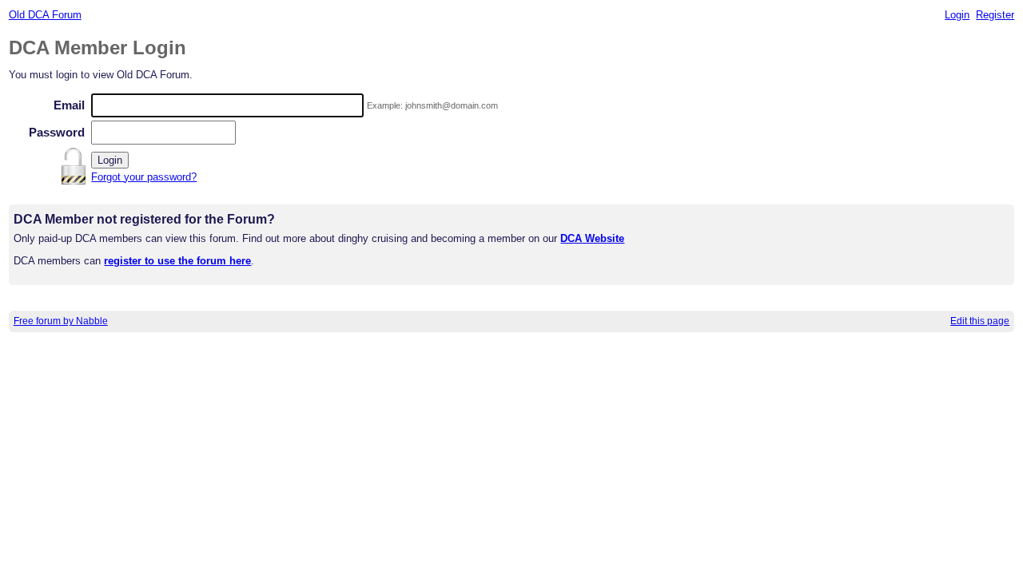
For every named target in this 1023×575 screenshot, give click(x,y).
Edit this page (979, 321)
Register (995, 15)
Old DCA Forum (45, 15)
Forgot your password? (144, 177)
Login (957, 15)
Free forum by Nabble (61, 321)
